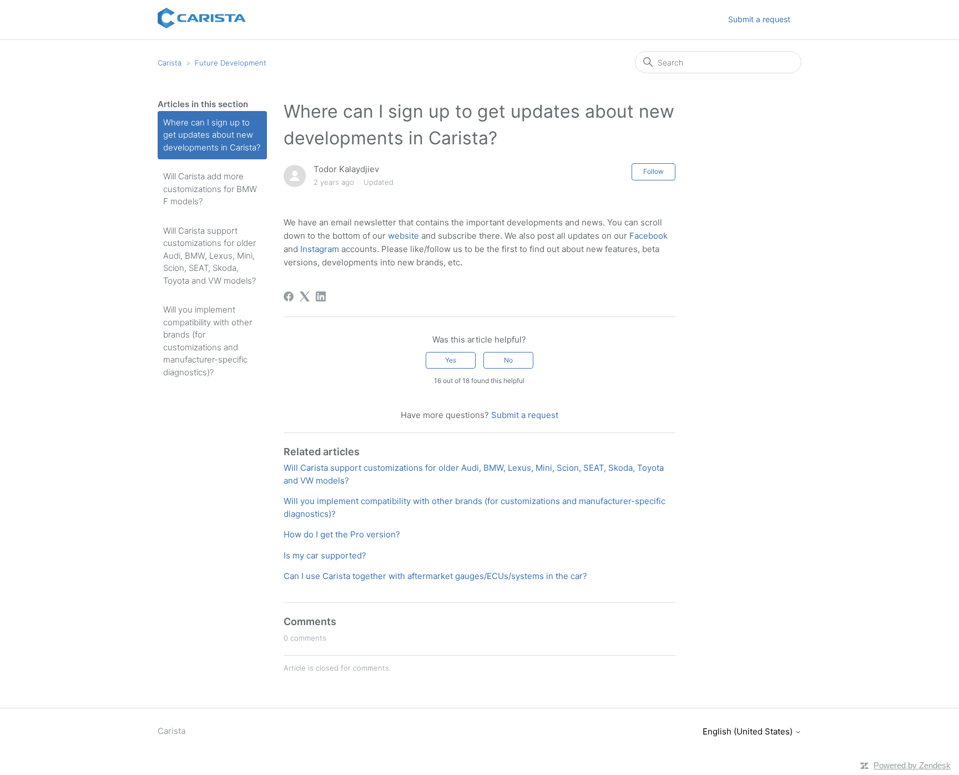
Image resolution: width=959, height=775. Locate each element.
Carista (169, 62)
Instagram (319, 249)
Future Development (230, 62)
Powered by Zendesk (912, 765)
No (508, 360)
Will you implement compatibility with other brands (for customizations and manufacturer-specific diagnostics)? (207, 341)
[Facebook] (289, 296)
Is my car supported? (325, 555)
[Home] (202, 25)
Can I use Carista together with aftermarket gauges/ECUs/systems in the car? (435, 576)
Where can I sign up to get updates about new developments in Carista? (211, 135)
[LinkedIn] (321, 296)
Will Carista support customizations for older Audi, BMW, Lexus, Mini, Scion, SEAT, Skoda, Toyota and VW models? (209, 255)
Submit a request (759, 19)
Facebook (648, 235)
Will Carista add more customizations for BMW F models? (210, 189)
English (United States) (749, 731)
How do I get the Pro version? (342, 534)
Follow (653, 171)
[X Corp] (305, 296)
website (403, 235)
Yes (450, 360)
